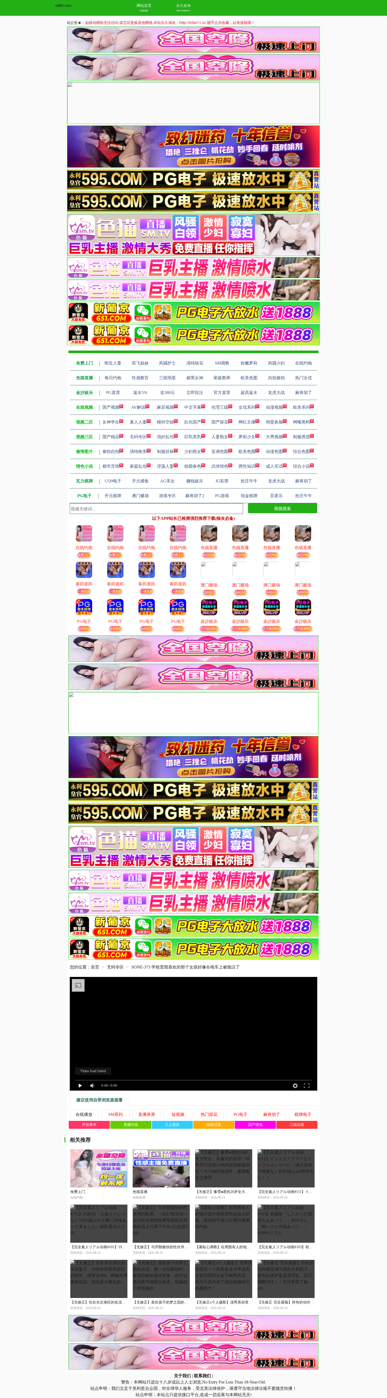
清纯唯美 (138, 451)
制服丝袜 (165, 451)
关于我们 (182, 1376)
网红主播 (247, 422)
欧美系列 (301, 407)
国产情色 (255, 1125)
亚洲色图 (219, 451)
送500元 (84, 628)
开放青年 (89, 1125)
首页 (95, 967)
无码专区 (138, 437)
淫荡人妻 (165, 466)
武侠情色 (219, 466)
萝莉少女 (247, 437)
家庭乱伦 (138, 466)
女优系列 (247, 407)
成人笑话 (274, 466)
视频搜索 (282, 508)
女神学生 (110, 422)
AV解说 (138, 407)
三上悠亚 (172, 1125)
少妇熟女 (192, 451)
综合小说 (301, 466)
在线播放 (84, 1114)
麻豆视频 (165, 407)
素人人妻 (138, 422)
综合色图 (301, 451)
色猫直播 (140, 1192)
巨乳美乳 (192, 437)
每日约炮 (209, 554)
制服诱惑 (301, 437)
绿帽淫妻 (213, 1125)
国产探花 (219, 422)
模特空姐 (165, 422)
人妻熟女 (219, 437)
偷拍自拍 (110, 451)
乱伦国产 (192, 422)
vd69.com (63, 5)
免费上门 (84, 554)
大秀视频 (274, 437)
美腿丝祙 (130, 1125)
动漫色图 (274, 451)
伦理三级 (219, 407)
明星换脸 (274, 422)
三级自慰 (297, 1125)
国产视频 (110, 407)
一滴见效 (84, 591)
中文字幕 (192, 407)
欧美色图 (247, 451)
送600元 (209, 592)
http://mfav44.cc (183, 10)
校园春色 (192, 466)
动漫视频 (274, 407)
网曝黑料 (301, 422)
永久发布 (183, 5)
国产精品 (110, 437)
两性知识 (247, 466)
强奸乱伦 (165, 437)
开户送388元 (209, 628)
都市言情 (110, 466)
